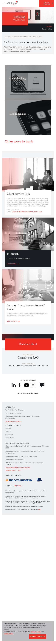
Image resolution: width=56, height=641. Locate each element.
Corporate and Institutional (24, 38)
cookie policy (18, 634)
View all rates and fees (15, 453)
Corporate (10, 467)
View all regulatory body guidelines (20, 503)
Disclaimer (10, 534)
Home (8, 38)
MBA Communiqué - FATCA (17, 494)
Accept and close (36, 638)
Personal (9, 460)
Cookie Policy (23, 536)
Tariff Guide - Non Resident (17, 441)
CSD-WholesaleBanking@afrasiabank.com (30, 227)
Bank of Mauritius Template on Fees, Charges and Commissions (27, 449)
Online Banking (45, 30)
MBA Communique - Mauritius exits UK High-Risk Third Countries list (26, 486)
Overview (48, 27)
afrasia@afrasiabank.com (28, 392)
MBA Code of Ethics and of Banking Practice (24, 491)
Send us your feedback (23, 534)
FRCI (44, 557)
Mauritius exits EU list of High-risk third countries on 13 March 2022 (26, 481)
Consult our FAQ (28, 380)
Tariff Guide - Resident (15, 444)
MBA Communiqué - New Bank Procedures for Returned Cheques (25, 499)
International (11, 471)
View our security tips (15, 506)
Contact (35, 534)
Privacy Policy (11, 536)
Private (9, 464)
